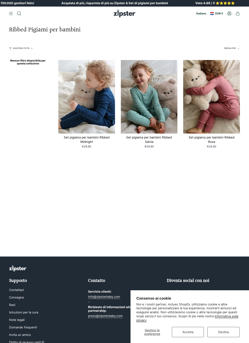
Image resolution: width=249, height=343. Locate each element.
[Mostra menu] (11, 13)
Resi (12, 305)
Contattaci (16, 290)
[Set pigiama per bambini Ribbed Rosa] (211, 97)
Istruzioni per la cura (23, 312)
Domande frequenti (23, 327)
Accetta (187, 332)
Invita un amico (20, 335)
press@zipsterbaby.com (105, 316)
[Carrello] (238, 13)
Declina (223, 332)
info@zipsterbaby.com (104, 296)
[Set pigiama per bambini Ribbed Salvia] (149, 97)
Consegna (16, 297)
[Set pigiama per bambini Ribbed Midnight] (86, 97)
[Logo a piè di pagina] (17, 268)
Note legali (17, 320)
